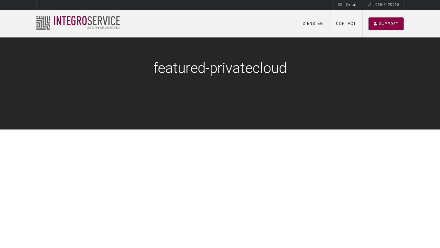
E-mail (351, 5)
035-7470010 (386, 5)
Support (388, 24)
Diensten (313, 23)
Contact (346, 23)
